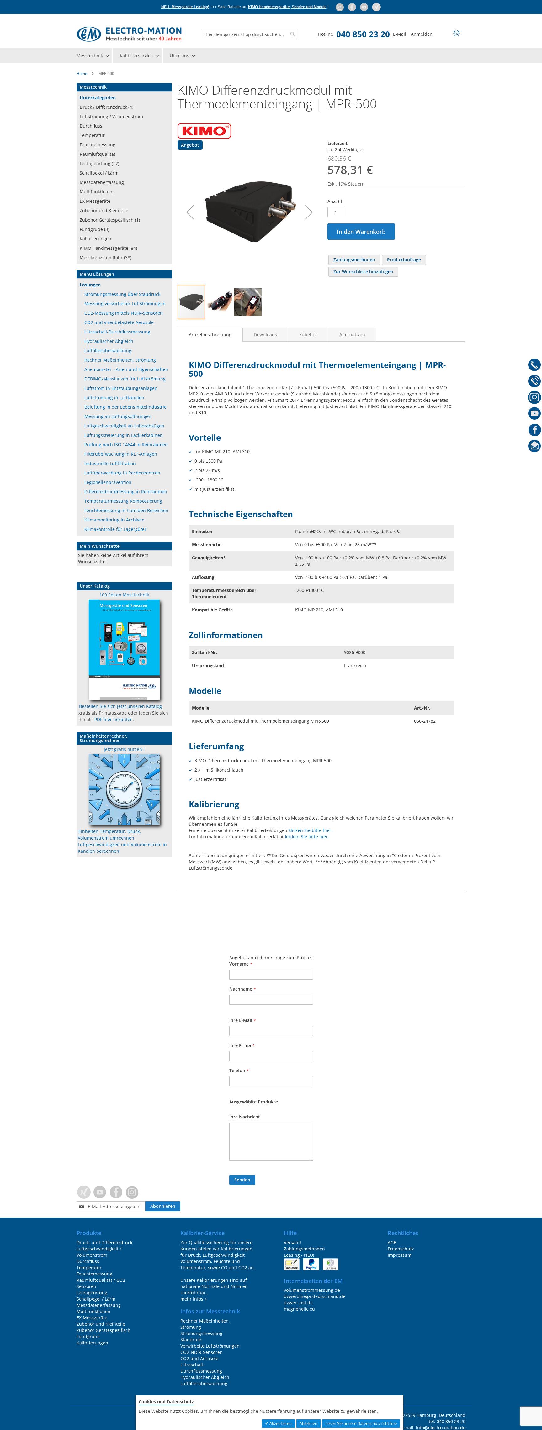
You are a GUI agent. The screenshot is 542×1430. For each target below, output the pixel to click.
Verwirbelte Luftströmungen (210, 1346)
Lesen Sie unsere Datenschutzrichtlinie (361, 1423)
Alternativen (352, 335)
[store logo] (129, 34)
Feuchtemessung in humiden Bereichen (126, 510)
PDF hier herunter (113, 719)
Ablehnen (308, 1423)
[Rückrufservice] (534, 382)
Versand (292, 1242)
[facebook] (352, 7)
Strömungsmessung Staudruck (201, 1336)
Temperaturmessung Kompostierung (123, 501)
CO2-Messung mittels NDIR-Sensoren (123, 313)
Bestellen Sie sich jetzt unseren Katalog (120, 706)
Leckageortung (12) (99, 163)
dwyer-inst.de (298, 1303)
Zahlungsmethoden (304, 1249)
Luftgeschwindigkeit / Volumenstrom (99, 1252)
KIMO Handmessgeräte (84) (108, 248)
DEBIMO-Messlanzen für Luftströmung (125, 379)
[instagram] (340, 7)
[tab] (210, 335)
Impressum (400, 1255)
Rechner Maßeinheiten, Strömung (120, 360)
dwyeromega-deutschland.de (314, 1296)
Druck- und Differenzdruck (104, 1242)
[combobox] (249, 34)
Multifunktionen (97, 192)
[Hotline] (534, 366)
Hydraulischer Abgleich (108, 341)
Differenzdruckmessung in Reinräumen (125, 492)
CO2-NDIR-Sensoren (201, 1352)
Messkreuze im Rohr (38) (105, 257)
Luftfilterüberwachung (107, 351)
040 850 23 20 (363, 34)
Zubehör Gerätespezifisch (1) (110, 220)
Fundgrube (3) (94, 229)
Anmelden (422, 34)
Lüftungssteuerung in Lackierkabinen (123, 435)
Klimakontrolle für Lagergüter (115, 529)
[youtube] (364, 7)
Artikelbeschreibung (210, 335)
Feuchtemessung (97, 145)
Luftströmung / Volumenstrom (111, 116)
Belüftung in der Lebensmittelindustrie (125, 407)
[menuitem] (92, 55)
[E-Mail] (534, 447)
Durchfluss (91, 126)
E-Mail (399, 34)
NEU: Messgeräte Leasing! (185, 7)
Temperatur (92, 135)
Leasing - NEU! (299, 1255)
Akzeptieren (280, 1423)
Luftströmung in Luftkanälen (114, 398)
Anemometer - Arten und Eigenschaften (126, 369)
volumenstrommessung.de (312, 1290)
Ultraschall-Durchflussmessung (117, 332)
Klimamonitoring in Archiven (114, 520)
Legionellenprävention (107, 482)
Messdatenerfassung (102, 182)
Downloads (265, 335)
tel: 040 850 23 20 (447, 1421)
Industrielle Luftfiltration (110, 463)
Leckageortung (92, 1293)
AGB (392, 1242)
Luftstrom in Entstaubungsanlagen (120, 388)
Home (82, 73)
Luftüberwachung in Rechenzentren (122, 473)
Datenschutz (401, 1249)
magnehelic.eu (299, 1309)
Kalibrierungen (95, 239)
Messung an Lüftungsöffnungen (117, 416)
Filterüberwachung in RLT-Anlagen (120, 454)
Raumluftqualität (97, 154)
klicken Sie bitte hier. (310, 830)
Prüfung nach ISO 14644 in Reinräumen (126, 445)
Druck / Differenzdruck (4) (106, 107)
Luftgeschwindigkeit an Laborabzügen (124, 426)
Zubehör (308, 335)
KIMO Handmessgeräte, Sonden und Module (287, 7)
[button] (190, 212)
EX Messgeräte (95, 201)
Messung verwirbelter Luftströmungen (125, 303)
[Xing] (376, 7)
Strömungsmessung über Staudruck (122, 294)
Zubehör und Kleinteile (104, 210)
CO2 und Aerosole (199, 1358)
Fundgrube (88, 1336)
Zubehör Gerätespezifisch (103, 1330)
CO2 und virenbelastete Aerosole (119, 322)
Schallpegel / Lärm (99, 173)
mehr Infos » (193, 1299)
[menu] (271, 55)
